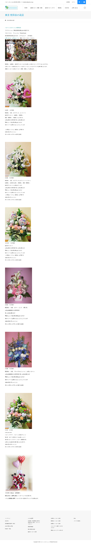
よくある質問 (30, 518)
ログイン (73, 2)
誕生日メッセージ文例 (32, 531)
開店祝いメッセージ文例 (55, 520)
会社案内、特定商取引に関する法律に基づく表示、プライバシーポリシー (34, 522)
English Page (8, 528)
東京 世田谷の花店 (31, 529)
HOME (25, 7)
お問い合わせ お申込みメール (12, 38)
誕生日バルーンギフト (50, 7)
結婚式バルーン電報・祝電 (36, 7)
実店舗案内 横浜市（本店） (10, 523)
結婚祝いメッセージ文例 (55, 523)
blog (75, 518)
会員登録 (68, 2)
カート (82, 2)
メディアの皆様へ (77, 520)
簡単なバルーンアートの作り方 (57, 530)
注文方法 (67, 7)
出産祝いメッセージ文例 (55, 518)
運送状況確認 (30, 526)
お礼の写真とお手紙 (9, 526)
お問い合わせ (75, 7)
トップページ (7, 518)
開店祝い (60, 7)
